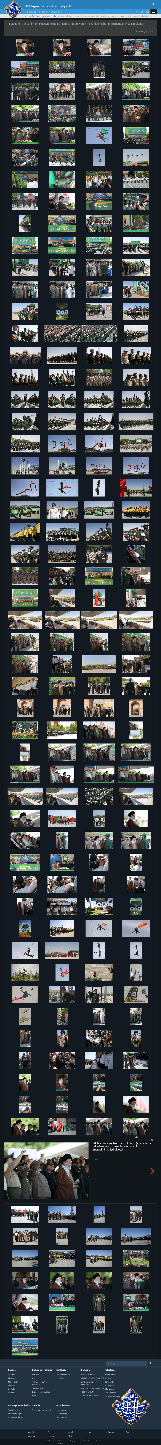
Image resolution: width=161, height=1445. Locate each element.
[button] (153, 11)
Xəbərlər (12, 1370)
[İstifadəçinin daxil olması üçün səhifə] (153, 4)
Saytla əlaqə (87, 1441)
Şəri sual (43, 12)
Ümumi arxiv (56, 12)
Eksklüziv (61, 1370)
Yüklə (95, 1159)
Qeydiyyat (73, 1441)
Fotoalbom (40, 16)
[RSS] (136, 11)
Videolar (36, 1405)
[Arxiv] (92, 1399)
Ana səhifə (31, 12)
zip (151, 31)
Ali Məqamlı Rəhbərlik (19, 1405)
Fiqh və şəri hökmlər (42, 1370)
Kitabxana (85, 1370)
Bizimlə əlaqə (62, 1405)
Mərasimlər (51, 16)
